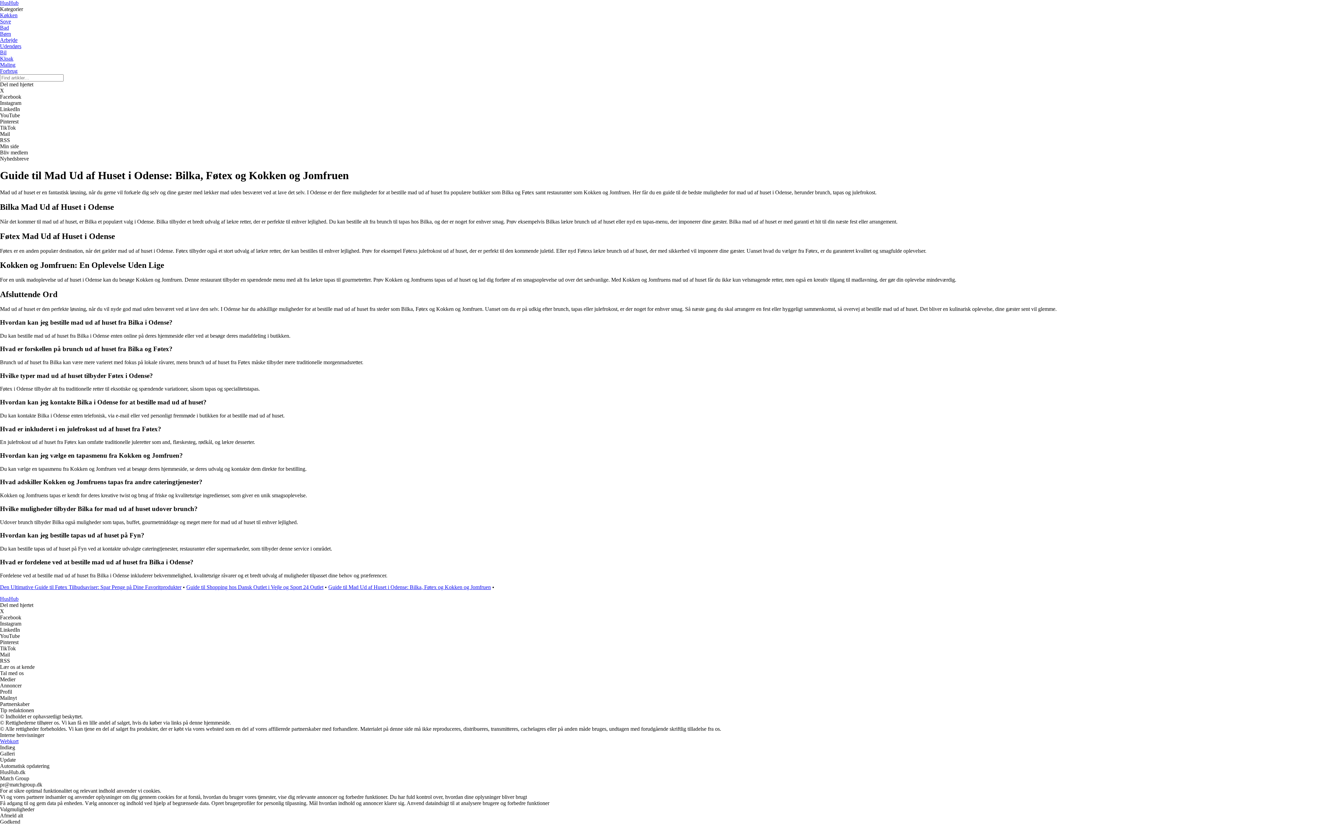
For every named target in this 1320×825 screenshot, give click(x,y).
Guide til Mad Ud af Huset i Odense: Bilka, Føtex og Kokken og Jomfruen (409, 587)
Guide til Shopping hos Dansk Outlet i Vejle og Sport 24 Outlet (254, 587)
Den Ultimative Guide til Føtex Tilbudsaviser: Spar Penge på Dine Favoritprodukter (91, 587)
